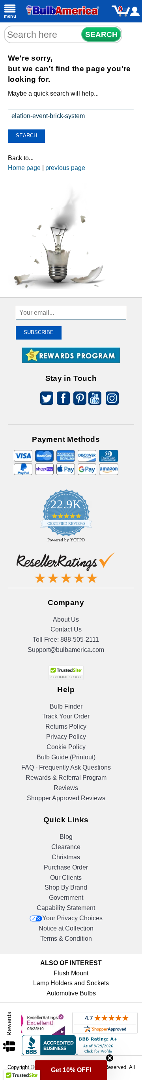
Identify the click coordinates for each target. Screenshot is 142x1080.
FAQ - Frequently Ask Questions (66, 767)
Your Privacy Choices (72, 918)
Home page (24, 167)
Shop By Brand (66, 887)
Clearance (65, 847)
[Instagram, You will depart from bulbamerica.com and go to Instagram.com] (111, 399)
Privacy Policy (66, 736)
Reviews (66, 788)
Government (66, 897)
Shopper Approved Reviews (66, 798)
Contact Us (66, 629)
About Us (66, 619)
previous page (65, 167)
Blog (66, 836)
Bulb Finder (66, 706)
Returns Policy (65, 726)
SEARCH (101, 34)
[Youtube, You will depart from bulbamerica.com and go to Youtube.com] (94, 399)
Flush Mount (71, 973)
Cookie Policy (66, 747)
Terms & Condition (66, 938)
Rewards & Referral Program (66, 777)
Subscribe (39, 332)
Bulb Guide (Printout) (66, 757)
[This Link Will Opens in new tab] (66, 569)
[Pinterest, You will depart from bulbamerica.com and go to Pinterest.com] (77, 399)
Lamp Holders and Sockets (71, 983)
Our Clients (66, 877)
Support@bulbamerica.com (66, 649)
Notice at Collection (66, 928)
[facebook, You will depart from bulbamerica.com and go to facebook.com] (61, 399)
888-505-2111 (79, 639)
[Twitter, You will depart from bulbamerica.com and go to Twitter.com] (44, 399)
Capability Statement (66, 908)
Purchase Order (66, 867)
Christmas (66, 857)
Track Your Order (66, 716)
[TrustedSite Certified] (66, 672)
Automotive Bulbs (71, 993)
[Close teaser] (110, 1058)
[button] (71, 1070)
